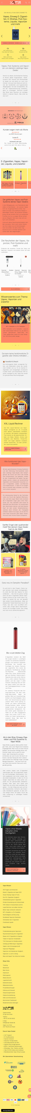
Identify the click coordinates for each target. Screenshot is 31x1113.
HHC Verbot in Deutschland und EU (13, 904)
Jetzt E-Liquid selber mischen (12, 449)
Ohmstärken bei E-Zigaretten (11, 919)
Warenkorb (6, 967)
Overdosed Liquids (8, 922)
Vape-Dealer (17, 1105)
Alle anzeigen (15, 289)
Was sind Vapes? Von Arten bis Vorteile (14, 956)
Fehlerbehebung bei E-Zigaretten (12, 899)
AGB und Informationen (9, 997)
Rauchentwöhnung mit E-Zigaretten (13, 933)
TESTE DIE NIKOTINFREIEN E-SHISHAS (13, 870)
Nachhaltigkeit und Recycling (11, 914)
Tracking (5, 965)
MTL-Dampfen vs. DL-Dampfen (11, 912)
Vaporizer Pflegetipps (9, 948)
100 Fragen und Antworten (10, 889)
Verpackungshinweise (9, 992)
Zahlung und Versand (9, 990)
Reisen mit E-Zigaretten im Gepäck (12, 936)
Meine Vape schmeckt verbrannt (12, 910)
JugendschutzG (7, 980)
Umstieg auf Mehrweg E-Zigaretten (12, 943)
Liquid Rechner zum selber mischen (12, 907)
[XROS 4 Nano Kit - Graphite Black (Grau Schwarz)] (15, 33)
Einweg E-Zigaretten (21, 183)
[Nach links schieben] (12, 102)
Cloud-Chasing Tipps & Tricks (11, 895)
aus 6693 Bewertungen (15, 134)
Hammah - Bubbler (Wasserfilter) (7, 271)
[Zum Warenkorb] (26, 257)
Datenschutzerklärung (9, 995)
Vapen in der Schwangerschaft (11, 946)
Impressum (6, 972)
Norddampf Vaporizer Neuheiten (12, 917)
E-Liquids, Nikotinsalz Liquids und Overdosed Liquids (23, 571)
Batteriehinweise (7, 982)
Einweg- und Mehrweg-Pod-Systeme (8, 572)
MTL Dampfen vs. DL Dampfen (15, 326)
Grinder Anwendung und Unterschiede (13, 902)
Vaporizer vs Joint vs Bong (10, 953)
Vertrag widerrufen (8, 1110)
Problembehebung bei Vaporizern (12, 931)
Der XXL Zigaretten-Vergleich (11, 897)
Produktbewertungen (9, 987)
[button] (1, 2)
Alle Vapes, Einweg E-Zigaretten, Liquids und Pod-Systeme (7, 185)
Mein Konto (6, 970)
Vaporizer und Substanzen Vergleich (13, 951)
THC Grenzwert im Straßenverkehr (12, 941)
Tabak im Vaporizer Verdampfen (12, 938)
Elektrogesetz (7, 975)
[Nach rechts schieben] (18, 102)
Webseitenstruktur (8, 985)
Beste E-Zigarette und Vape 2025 (12, 892)
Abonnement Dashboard (9, 1000)
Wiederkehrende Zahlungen (10, 1002)
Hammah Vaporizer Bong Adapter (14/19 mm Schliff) (21, 272)
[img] (15, 132)
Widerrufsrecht (7, 977)
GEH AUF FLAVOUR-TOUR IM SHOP (14, 724)
